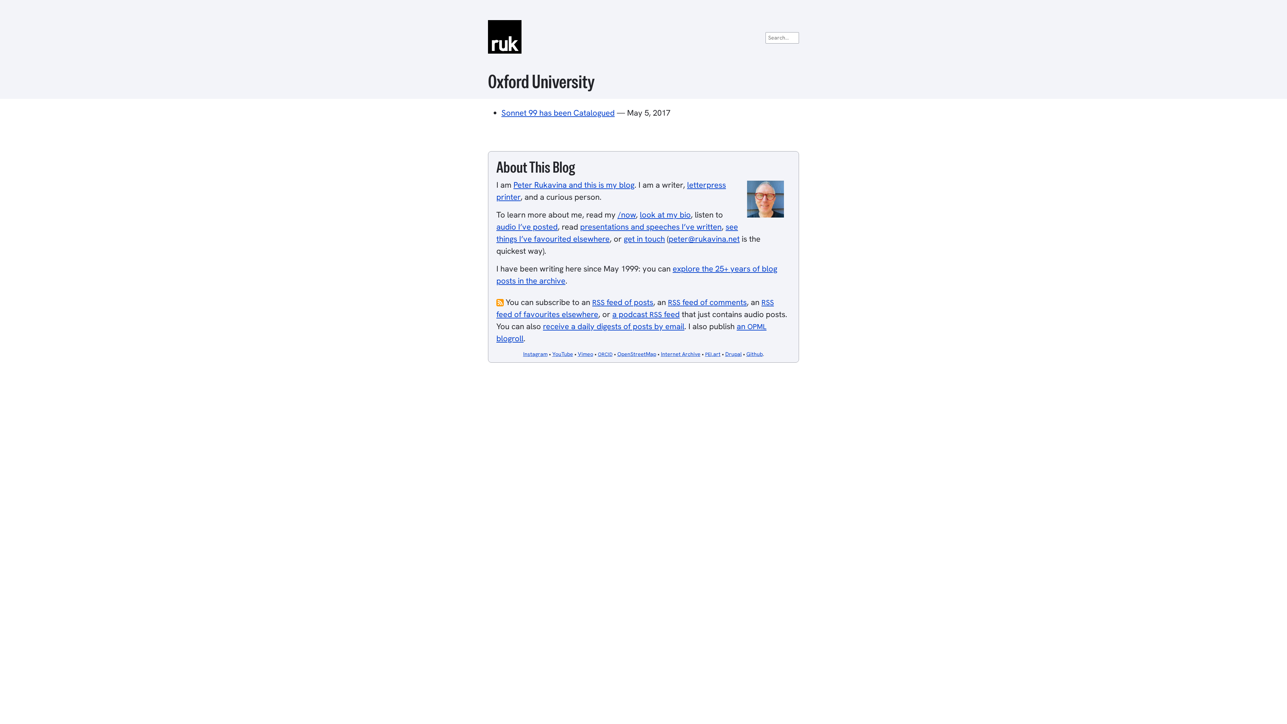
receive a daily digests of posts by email (613, 326)
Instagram (535, 354)
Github (754, 354)
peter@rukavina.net (704, 239)
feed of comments (707, 302)
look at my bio (665, 214)
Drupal (733, 354)
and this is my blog (573, 185)
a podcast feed (646, 314)
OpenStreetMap (636, 354)
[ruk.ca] (643, 37)
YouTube (562, 354)
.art (713, 354)
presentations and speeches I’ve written (651, 227)
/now (627, 214)
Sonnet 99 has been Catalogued (558, 113)
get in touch (644, 239)
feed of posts (622, 302)
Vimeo (585, 354)
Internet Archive (680, 354)
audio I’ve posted (527, 227)
